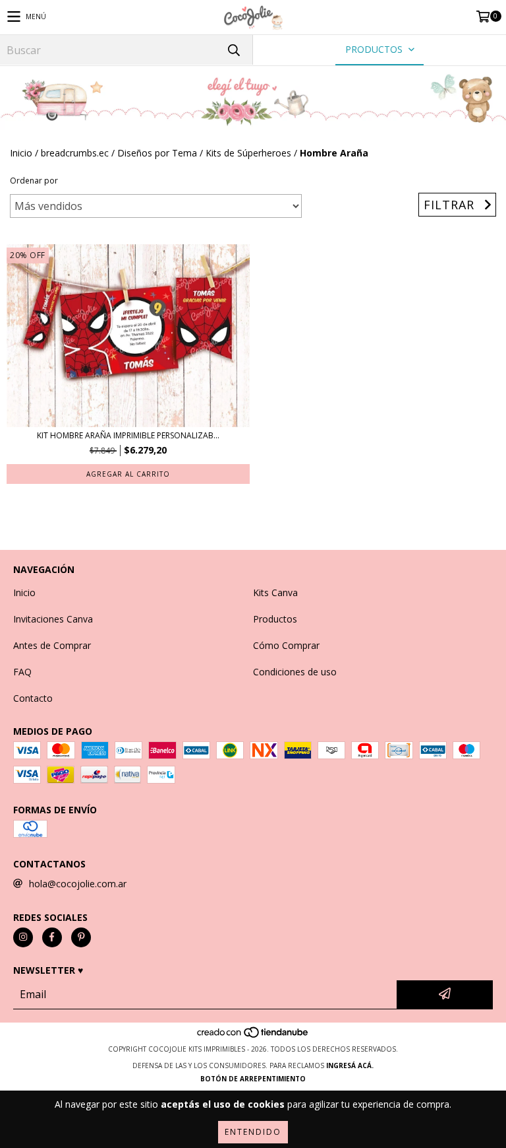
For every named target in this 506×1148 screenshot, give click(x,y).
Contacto (33, 698)
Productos (275, 619)
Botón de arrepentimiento (253, 1078)
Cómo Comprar (286, 645)
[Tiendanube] (253, 1035)
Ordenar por (34, 180)
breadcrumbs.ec (75, 153)
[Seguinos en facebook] (52, 937)
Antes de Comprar (52, 645)
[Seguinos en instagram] (23, 937)
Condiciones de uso (295, 671)
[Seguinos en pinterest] (81, 937)
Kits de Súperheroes (248, 153)
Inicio (21, 153)
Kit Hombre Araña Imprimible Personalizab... (128, 435)
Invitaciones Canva (53, 619)
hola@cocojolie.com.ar (77, 883)
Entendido (253, 1131)
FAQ (22, 671)
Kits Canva (275, 592)
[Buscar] (233, 50)
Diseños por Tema (157, 153)
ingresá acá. (350, 1065)
